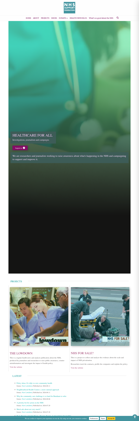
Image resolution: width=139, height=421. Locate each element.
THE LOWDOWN (21, 353)
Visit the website (16, 367)
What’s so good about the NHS (101, 18)
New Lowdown (27, 386)
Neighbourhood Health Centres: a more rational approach (38, 389)
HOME (28, 18)
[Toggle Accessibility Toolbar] (134, 416)
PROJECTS (45, 18)
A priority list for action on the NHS (30, 402)
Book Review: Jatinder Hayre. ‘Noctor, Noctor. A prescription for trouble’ (44, 415)
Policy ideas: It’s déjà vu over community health (34, 383)
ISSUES (54, 18)
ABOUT (36, 18)
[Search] (117, 18)
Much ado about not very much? (28, 409)
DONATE (62, 18)
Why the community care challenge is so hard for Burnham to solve (41, 396)
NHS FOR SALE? (82, 353)
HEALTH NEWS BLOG (78, 18)
